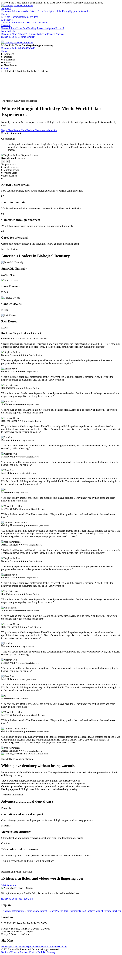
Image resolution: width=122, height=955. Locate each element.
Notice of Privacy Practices (50, 34)
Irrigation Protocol (55, 28)
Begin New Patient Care (13, 130)
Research (5, 25)
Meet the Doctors (10, 17)
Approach (6, 8)
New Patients (8, 31)
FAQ (26, 34)
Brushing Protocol (36, 28)
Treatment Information (12, 11)
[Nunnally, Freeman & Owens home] (17, 42)
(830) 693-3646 (9, 36)
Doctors (5, 14)
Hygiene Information (79, 11)
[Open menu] (2, 40)
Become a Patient (26, 36)
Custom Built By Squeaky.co (43, 952)
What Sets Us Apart (34, 11)
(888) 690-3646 (25, 898)
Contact (44, 22)
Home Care (21, 28)
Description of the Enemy (56, 11)
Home (4, 51)
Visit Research (8, 885)
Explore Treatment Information (41, 130)
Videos (34, 17)
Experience (7, 19)
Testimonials (25, 17)
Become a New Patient (12, 34)
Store (13, 28)
